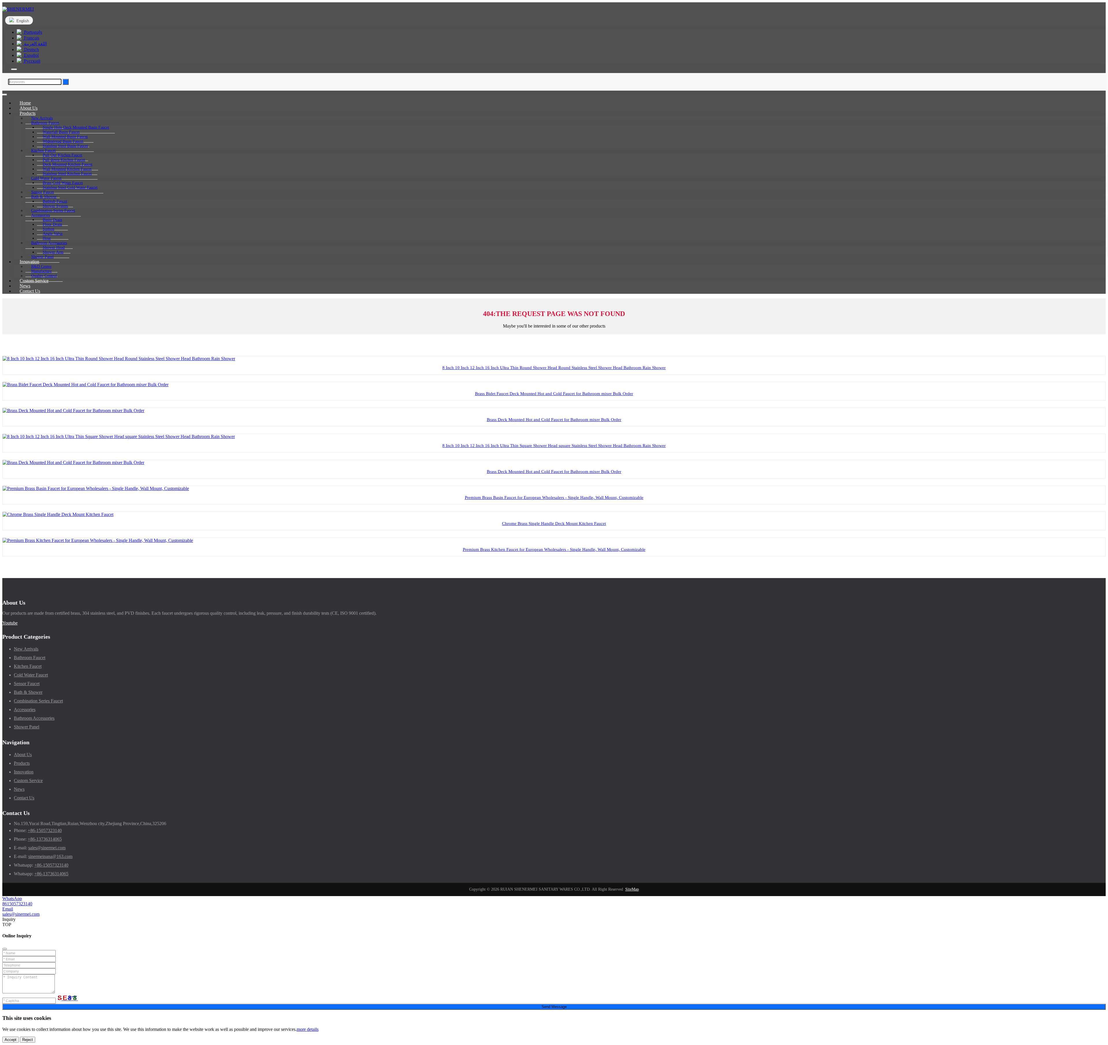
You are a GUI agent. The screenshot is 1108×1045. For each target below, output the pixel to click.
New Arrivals (26, 648)
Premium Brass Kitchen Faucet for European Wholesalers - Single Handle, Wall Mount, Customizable (554, 549)
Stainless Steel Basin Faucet (65, 146)
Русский (31, 61)
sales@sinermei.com (46, 847)
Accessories (24, 709)
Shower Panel (26, 726)
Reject (27, 1039)
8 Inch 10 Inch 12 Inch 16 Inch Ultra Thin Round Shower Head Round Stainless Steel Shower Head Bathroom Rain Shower (554, 367)
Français (31, 37)
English (22, 21)
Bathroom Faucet (29, 657)
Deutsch (31, 49)
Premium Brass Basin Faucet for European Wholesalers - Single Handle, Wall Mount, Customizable (554, 497)
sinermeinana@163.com (50, 856)
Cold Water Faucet (31, 674)
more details (308, 1029)
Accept (10, 1039)
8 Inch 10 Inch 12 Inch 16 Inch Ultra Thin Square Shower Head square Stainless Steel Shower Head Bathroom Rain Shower (554, 445)
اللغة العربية (35, 43)
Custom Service (28, 780)
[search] (14, 69)
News (19, 789)
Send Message (554, 1007)
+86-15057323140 (45, 830)
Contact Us (30, 291)
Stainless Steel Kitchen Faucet (67, 173)
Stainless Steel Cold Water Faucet (70, 187)
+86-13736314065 (45, 839)
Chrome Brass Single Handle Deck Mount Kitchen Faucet (554, 523)
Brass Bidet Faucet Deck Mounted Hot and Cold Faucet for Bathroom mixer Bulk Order (554, 393)
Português (32, 32)
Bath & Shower (28, 692)
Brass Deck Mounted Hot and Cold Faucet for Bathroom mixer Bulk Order (554, 419)
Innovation (23, 771)
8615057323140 (17, 903)
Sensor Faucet (27, 683)
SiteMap (632, 889)
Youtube (10, 622)
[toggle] (4, 95)
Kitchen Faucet (28, 666)
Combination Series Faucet (38, 700)
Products (22, 763)
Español (31, 55)
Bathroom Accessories (34, 718)
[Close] (4, 949)
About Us (23, 754)
